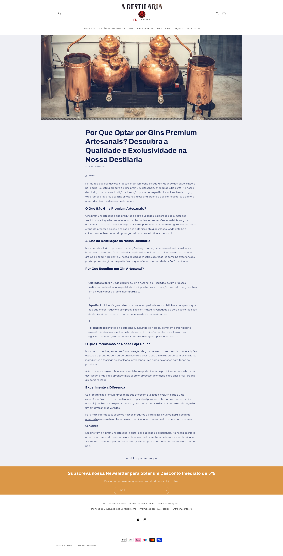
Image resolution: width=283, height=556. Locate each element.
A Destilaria (69, 545)
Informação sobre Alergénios (154, 509)
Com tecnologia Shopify (85, 545)
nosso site (91, 419)
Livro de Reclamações (114, 504)
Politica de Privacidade (141, 504)
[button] (59, 13)
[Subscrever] (165, 490)
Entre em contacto (182, 509)
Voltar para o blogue (143, 458)
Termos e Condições (167, 504)
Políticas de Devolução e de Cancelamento (113, 509)
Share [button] (92, 176)
